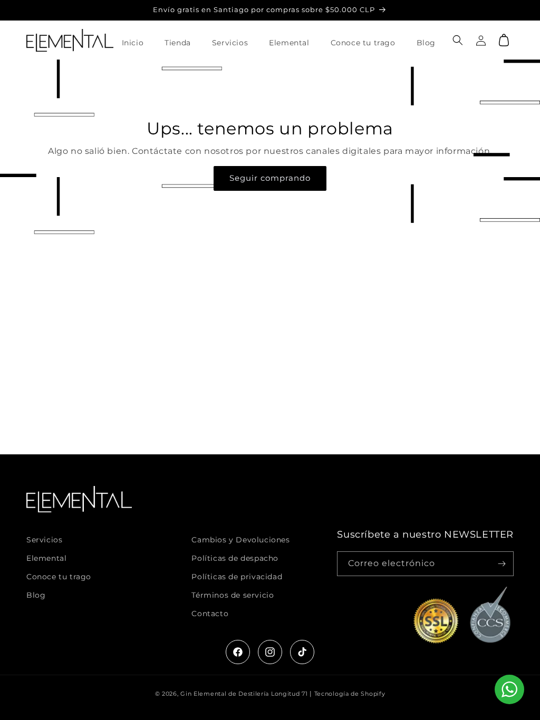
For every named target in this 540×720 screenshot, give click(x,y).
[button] (457, 40)
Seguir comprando (270, 178)
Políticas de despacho (234, 558)
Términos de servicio (232, 595)
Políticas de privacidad (236, 576)
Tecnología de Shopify (349, 693)
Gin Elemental (203, 693)
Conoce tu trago (58, 576)
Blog (35, 595)
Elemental (46, 558)
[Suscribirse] (501, 563)
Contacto (209, 613)
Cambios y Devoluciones (240, 539)
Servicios (44, 539)
